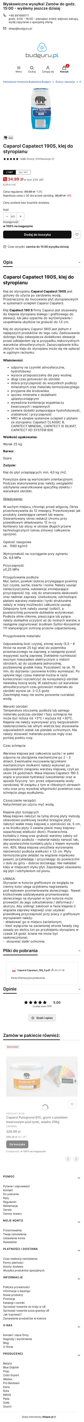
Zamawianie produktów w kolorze (24, 1318)
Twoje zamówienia (14, 1234)
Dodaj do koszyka (37, 235)
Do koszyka (17, 1144)
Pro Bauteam (11, 1383)
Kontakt (8, 1190)
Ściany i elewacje (65, 81)
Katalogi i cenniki (14, 1302)
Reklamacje (10, 1205)
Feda (6, 1398)
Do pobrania (11, 1194)
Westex (8, 1379)
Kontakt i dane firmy (16, 1335)
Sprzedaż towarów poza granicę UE (26, 1310)
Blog (6, 1342)
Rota (6, 1390)
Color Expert (11, 1375)
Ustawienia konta (14, 1238)
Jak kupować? (12, 1314)
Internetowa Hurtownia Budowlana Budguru (27, 81)
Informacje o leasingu (16, 1291)
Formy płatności (13, 1262)
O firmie (8, 1346)
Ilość (6, 209)
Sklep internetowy (37, 1416)
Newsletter (10, 1242)
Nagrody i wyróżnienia (17, 1339)
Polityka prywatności (16, 1287)
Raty (6, 1198)
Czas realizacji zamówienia (20, 1258)
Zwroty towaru (12, 1213)
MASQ (7, 1394)
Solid (6, 1402)
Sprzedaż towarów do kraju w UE (24, 1306)
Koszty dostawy (13, 1266)
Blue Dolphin (11, 1367)
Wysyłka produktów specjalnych (24, 1270)
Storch (7, 1406)
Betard (7, 1363)
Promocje (9, 1298)
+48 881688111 (19, 15)
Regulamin (9, 1202)
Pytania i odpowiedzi (16, 1186)
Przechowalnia (12, 1230)
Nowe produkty (13, 1295)
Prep (6, 1371)
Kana (6, 1387)
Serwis (7, 1209)
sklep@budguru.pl (20, 28)
